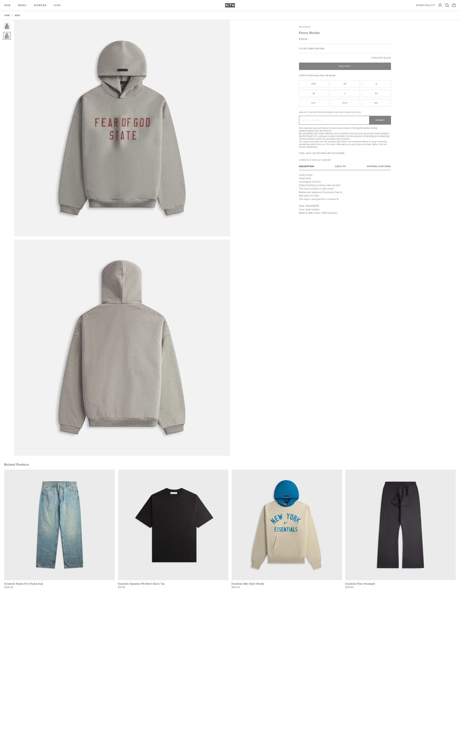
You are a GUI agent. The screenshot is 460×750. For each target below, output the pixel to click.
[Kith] (230, 5)
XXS (313, 83)
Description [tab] (306, 166)
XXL (313, 102)
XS (345, 83)
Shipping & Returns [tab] (379, 166)
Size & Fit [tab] (340, 166)
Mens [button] (22, 5)
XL (376, 93)
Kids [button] (57, 5)
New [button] (7, 5)
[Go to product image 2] (7, 36)
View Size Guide (381, 58)
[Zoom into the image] (122, 128)
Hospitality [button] (425, 5)
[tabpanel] (345, 194)
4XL (376, 102)
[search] (447, 5)
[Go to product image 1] (7, 26)
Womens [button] (40, 5)
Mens (17, 15)
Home (7, 15)
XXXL (345, 102)
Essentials (305, 27)
